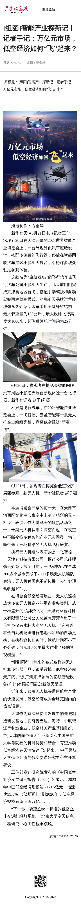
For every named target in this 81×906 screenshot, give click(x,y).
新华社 (41, 63)
